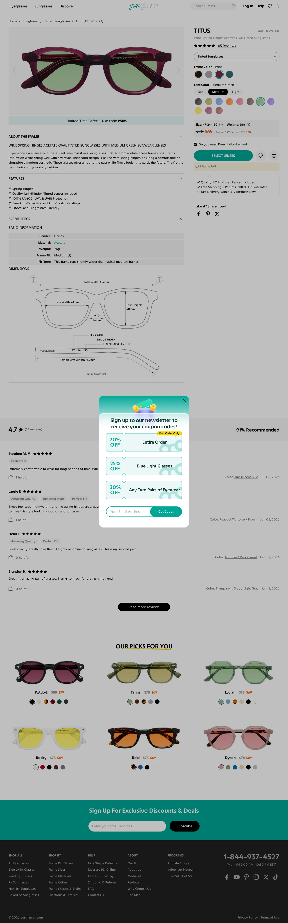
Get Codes (166, 512)
